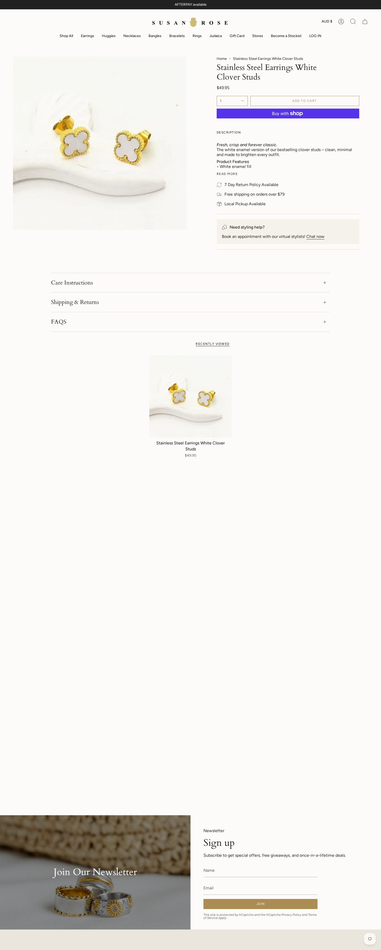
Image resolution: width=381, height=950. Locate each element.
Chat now (315, 236)
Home (222, 58)
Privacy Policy (291, 914)
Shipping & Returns (75, 302)
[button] (353, 21)
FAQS (58, 322)
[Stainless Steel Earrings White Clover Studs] (190, 396)
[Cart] (365, 21)
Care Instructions (72, 283)
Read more (227, 174)
